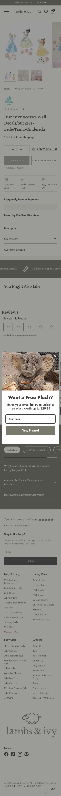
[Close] (55, 356)
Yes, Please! (30, 430)
